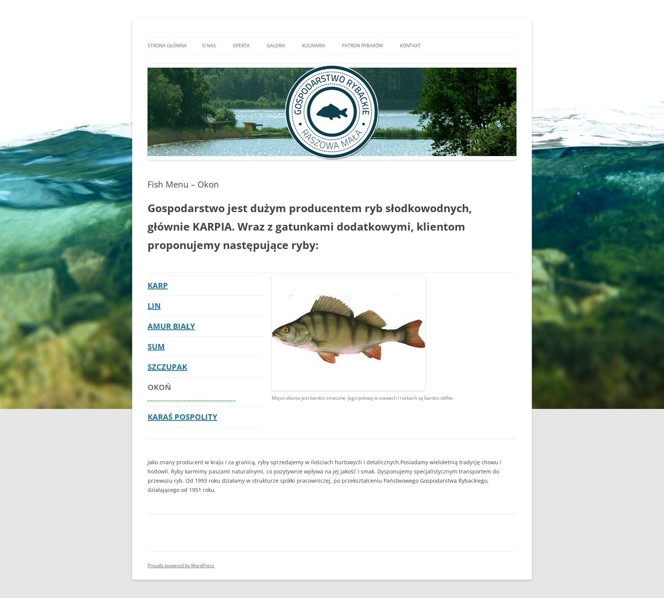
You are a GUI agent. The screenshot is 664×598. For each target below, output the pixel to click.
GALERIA (276, 45)
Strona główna (167, 45)
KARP (158, 285)
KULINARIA (313, 45)
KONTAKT (410, 45)
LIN (154, 306)
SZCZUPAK (167, 367)
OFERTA (241, 45)
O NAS (209, 45)
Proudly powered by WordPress (181, 565)
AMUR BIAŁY (171, 326)
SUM (156, 346)
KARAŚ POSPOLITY (182, 417)
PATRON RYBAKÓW (362, 45)
